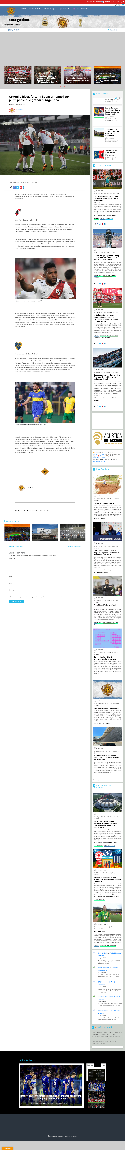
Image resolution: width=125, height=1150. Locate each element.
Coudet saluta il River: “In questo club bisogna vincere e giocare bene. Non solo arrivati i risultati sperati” (107, 79)
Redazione (20, 109)
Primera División (34, 8)
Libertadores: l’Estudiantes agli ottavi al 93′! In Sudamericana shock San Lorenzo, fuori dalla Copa (51, 1097)
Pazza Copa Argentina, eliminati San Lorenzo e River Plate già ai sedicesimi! (106, 198)
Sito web (11, 590)
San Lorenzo (109, 218)
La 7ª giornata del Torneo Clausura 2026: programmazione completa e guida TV (47, 79)
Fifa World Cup (107, 570)
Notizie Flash (106, 723)
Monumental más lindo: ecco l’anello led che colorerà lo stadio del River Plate (106, 758)
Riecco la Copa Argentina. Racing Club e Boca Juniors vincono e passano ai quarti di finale (106, 258)
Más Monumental (108, 775)
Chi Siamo (23, 8)
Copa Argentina (64, 8)
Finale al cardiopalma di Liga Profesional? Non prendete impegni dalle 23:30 (107, 879)
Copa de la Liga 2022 (109, 622)
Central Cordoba (104, 335)
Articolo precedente (16, 546)
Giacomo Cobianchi (103, 814)
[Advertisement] (62, 45)
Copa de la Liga (49, 8)
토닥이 (100, 982)
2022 (16, 510)
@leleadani (102, 456)
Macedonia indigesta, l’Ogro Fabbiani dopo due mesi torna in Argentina (18, 80)
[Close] (123, 1)
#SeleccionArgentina (98, 454)
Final (113, 570)
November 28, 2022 (100, 461)
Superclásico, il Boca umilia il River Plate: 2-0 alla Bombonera (112, 103)
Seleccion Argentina (102, 572)
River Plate (46, 510)
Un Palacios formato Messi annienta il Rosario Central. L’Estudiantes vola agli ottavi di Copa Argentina (106, 318)
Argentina (20, 510)
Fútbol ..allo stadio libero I (104, 503)
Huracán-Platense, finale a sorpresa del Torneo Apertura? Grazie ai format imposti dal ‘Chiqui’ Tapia (105, 824)
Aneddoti (96, 518)
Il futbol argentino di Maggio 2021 (107, 708)
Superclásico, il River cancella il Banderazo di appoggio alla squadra (111, 147)
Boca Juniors (27, 510)
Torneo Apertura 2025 (109, 676)
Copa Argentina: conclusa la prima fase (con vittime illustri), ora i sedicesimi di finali (107, 377)
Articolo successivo (74, 546)
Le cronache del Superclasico (111, 123)
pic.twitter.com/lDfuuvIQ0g (99, 457)
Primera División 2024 (37, 510)
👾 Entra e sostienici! (80, 8)
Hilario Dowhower (103, 967)
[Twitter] (18, 500)
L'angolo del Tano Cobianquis (111, 896)
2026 (95, 215)
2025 (95, 676)
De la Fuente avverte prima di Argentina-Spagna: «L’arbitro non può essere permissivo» (106, 553)
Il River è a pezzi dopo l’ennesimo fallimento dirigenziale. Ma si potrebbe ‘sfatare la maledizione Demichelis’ (76, 78)
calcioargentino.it (18, 19)
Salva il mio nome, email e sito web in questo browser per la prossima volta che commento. (36, 597)
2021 (95, 723)
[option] (17, 75)
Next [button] (103, 1065)
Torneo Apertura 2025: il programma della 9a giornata (105, 658)
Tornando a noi (99, 931)
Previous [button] (90, 1065)
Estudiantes (97, 337)
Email (10, 583)
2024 (95, 896)
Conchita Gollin (103, 953)
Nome (10, 576)
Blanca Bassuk (102, 1011)
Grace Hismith (102, 996)
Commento (12, 558)
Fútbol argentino (105, 337)
